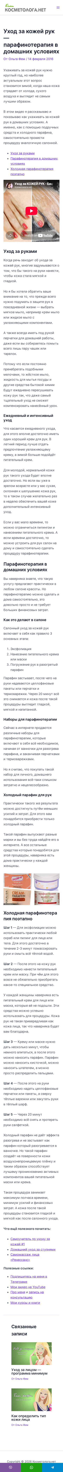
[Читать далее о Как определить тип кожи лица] (31, 1399)
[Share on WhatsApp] (31, 1467)
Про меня (17, 1292)
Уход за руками (22, 153)
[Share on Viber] (10, 1467)
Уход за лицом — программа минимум (29, 1371)
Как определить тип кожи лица (28, 1418)
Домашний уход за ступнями (32, 1249)
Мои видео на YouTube (27, 1287)
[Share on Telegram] (52, 1467)
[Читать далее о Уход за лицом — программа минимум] (31, 1353)
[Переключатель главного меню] (58, 8)
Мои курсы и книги (25, 1302)
